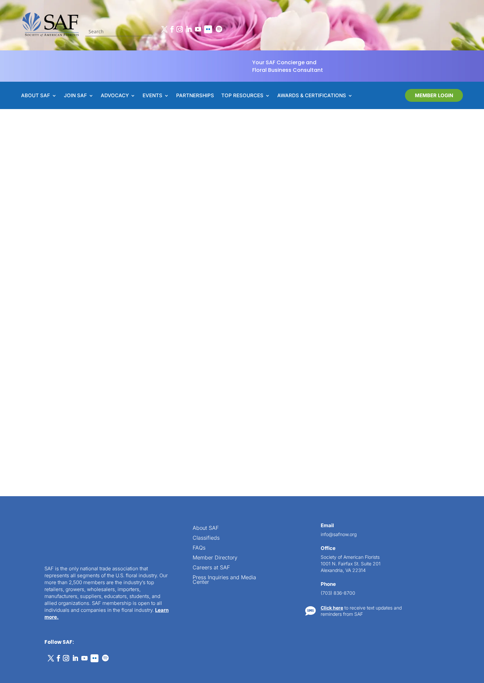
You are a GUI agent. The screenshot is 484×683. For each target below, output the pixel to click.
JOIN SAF (75, 96)
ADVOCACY (115, 96)
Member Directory (215, 558)
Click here (332, 608)
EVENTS (152, 96)
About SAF (206, 528)
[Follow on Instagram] (179, 29)
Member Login (434, 95)
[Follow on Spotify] (219, 29)
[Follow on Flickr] (208, 29)
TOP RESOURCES (242, 96)
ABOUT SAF (35, 96)
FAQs (199, 548)
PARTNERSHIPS (195, 96)
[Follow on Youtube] (198, 29)
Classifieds (206, 538)
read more (96, 429)
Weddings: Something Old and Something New (145, 395)
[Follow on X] (164, 29)
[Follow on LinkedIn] (188, 29)
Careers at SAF (211, 568)
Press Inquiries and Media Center (224, 580)
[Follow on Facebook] (172, 29)
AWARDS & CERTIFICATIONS (311, 96)
